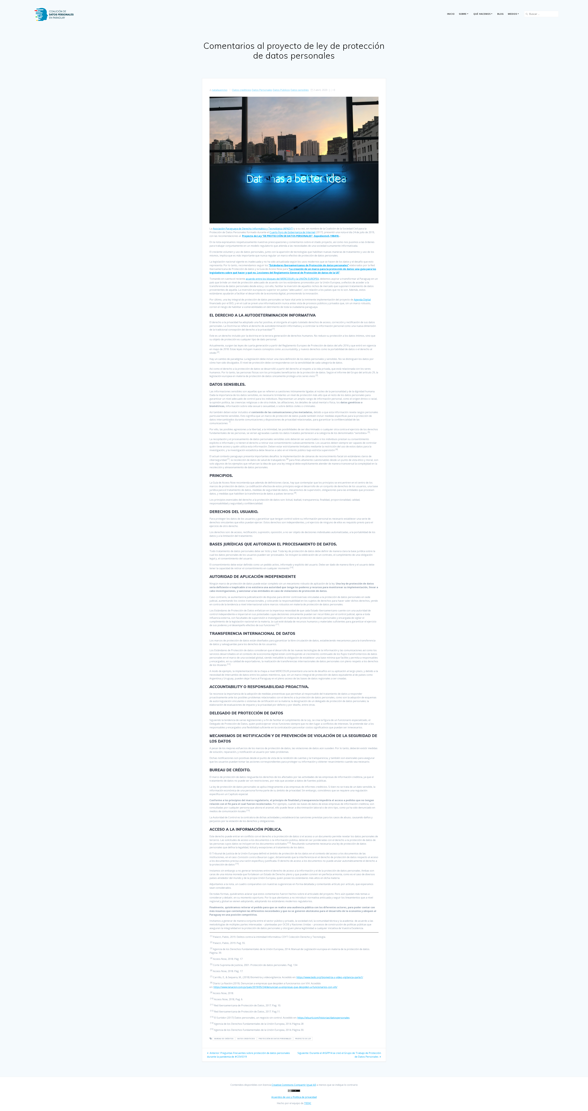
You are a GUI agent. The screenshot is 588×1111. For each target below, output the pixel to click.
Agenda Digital (362, 299)
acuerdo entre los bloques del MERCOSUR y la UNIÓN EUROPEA (282, 278)
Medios (512, 13)
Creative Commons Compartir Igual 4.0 (294, 1085)
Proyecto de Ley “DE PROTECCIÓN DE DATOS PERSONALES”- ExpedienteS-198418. (290, 236)
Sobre (463, 13)
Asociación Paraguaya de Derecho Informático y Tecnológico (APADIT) (253, 228)
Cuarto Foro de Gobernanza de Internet (292, 232)
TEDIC (307, 1103)
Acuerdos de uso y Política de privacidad (294, 1097)
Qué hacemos (482, 13)
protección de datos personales (275, 1039)
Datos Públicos (281, 90)
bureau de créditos (224, 1039)
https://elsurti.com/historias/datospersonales (323, 1017)
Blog (500, 13)
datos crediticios (246, 1039)
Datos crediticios (241, 90)
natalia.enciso (219, 90)
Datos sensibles (299, 90)
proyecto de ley (303, 1039)
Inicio (451, 13)
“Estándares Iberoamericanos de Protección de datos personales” (309, 265)
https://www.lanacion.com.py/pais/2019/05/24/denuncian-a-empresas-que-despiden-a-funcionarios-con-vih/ (275, 987)
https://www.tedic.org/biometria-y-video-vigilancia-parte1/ (329, 977)
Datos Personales (262, 90)
